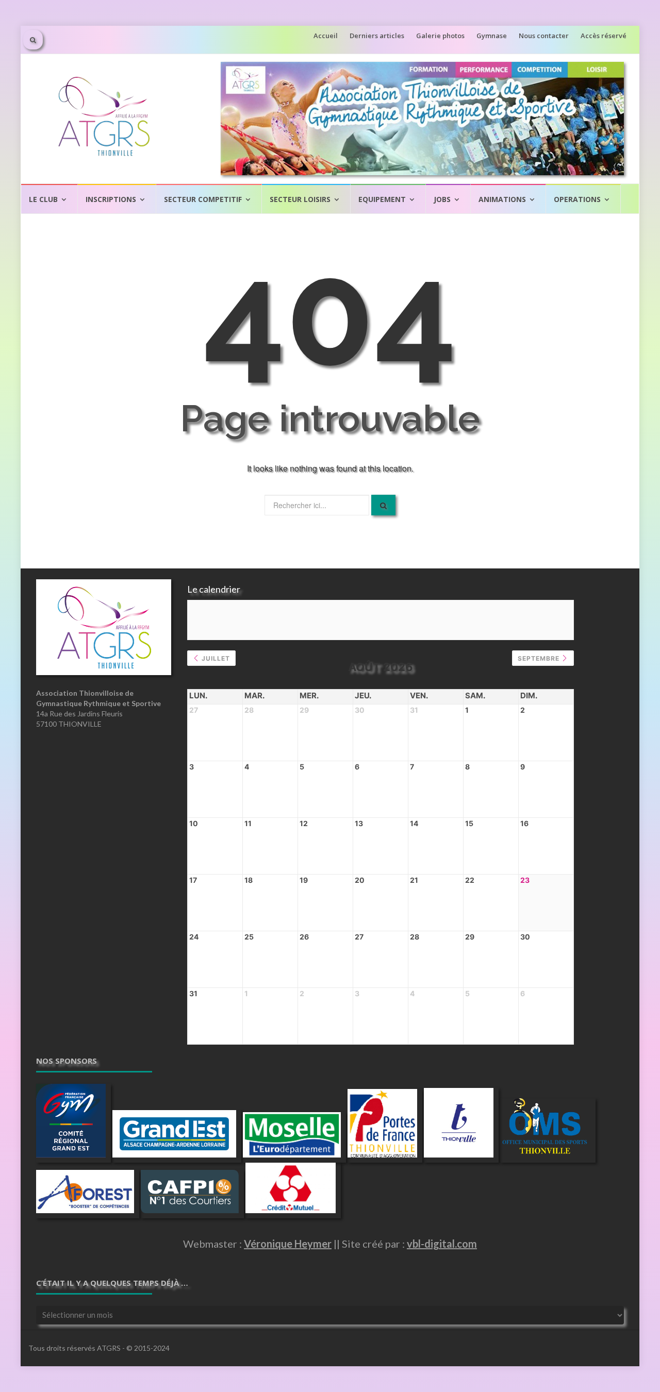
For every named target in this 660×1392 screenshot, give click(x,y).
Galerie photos (440, 35)
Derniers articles (377, 35)
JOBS (442, 199)
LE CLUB (43, 199)
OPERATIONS (577, 199)
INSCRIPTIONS (111, 199)
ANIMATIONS (502, 199)
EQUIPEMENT (382, 199)
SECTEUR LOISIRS (300, 199)
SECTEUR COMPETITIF (203, 199)
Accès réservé (603, 35)
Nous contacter (544, 35)
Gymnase (491, 35)
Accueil (326, 35)
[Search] (383, 505)
